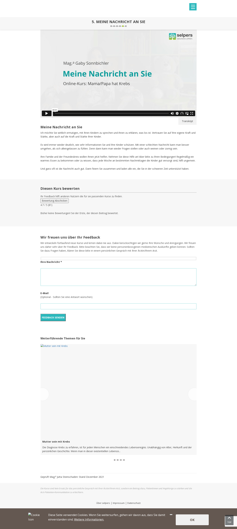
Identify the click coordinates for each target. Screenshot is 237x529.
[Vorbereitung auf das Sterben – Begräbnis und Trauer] (41, 23)
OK (192, 520)
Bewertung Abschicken (54, 200)
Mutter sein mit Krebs (56, 441)
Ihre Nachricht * (51, 262)
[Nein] (171, 514)
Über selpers (103, 503)
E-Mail (44, 293)
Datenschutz (134, 503)
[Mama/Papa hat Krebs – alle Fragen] (195, 23)
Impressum (119, 503)
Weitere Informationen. (89, 519)
